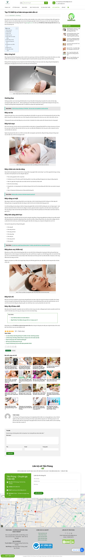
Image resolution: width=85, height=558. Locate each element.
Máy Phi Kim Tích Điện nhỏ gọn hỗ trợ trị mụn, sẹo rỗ (24, 320)
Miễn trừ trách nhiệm (42, 540)
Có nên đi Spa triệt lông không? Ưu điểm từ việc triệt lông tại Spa (22, 335)
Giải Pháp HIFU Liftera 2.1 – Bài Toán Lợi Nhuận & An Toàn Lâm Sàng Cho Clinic (73, 30)
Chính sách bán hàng (42, 538)
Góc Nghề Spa (56, 7)
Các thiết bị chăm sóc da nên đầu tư (20, 317)
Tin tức (13, 350)
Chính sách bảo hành (42, 536)
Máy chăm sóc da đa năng (10, 37)
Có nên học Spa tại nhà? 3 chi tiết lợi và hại (73, 44)
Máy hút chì (8, 47)
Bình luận (8, 435)
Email (25, 446)
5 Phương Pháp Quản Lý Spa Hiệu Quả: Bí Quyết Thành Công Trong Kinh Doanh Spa (73, 35)
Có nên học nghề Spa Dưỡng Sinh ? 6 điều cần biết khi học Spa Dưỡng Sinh (73, 40)
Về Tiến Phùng (16, 7)
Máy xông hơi (9, 30)
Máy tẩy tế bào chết (10, 49)
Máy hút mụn (9, 35)
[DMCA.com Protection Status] (68, 541)
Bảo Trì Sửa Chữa (34, 7)
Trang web (45, 446)
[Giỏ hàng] (68, 7)
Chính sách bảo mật (42, 533)
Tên (7, 446)
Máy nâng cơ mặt (10, 39)
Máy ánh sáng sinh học (10, 42)
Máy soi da (8, 33)
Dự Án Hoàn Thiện (45, 7)
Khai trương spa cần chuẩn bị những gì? (16, 339)
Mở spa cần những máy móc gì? (14, 341)
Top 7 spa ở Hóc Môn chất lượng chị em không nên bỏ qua (72, 53)
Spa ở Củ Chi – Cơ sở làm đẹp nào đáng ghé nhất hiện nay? (73, 48)
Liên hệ (63, 7)
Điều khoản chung (42, 534)
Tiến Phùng (18, 15)
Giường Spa (8, 31)
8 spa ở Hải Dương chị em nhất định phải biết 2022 (19, 343)
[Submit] (46, 3)
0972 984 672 (16, 486)
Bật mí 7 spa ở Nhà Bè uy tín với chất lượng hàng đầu (73, 58)
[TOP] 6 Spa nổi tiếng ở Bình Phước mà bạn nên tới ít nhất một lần (22, 337)
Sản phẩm (24, 7)
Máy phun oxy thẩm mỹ (10, 45)
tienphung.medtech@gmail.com (19, 490)
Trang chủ (7, 7)
